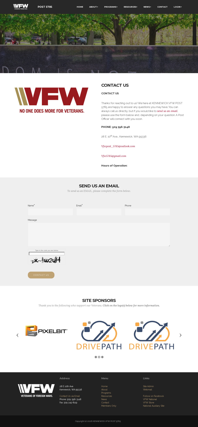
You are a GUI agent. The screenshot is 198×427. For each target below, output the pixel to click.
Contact (105, 402)
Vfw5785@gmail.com (113, 156)
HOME (80, 7)
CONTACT (162, 7)
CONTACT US (41, 275)
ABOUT (93, 7)
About (104, 389)
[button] (17, 335)
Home (104, 386)
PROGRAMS (110, 7)
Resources (106, 396)
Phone (128, 205)
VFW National (150, 399)
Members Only (108, 406)
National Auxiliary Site (153, 406)
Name (31, 205)
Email (79, 205)
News (104, 399)
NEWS (147, 7)
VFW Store (148, 402)
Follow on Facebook (153, 396)
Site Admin (148, 386)
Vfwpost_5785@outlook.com (118, 146)
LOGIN (177, 7)
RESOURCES (130, 7)
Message (32, 220)
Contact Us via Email (70, 396)
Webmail (147, 389)
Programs (106, 393)
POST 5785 (45, 6)
